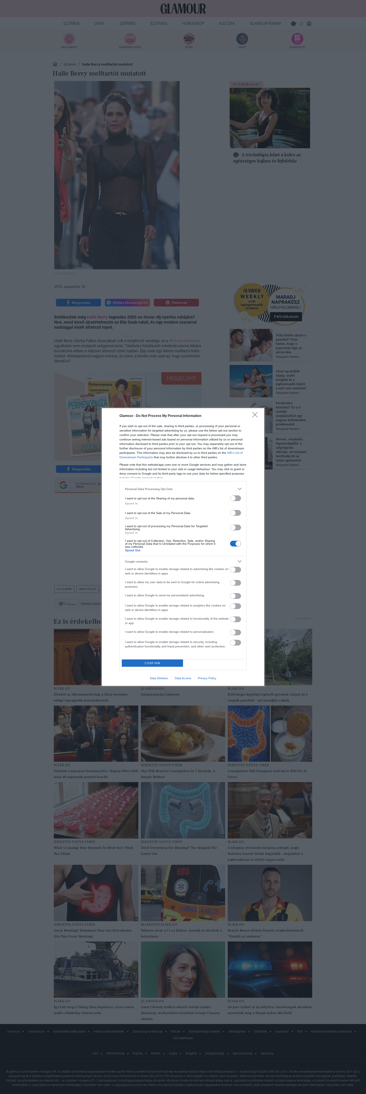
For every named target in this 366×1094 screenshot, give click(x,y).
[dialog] (183, 547)
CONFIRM (152, 663)
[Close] (256, 416)
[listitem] (183, 489)
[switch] (235, 498)
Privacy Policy (207, 678)
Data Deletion (159, 678)
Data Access (183, 678)
